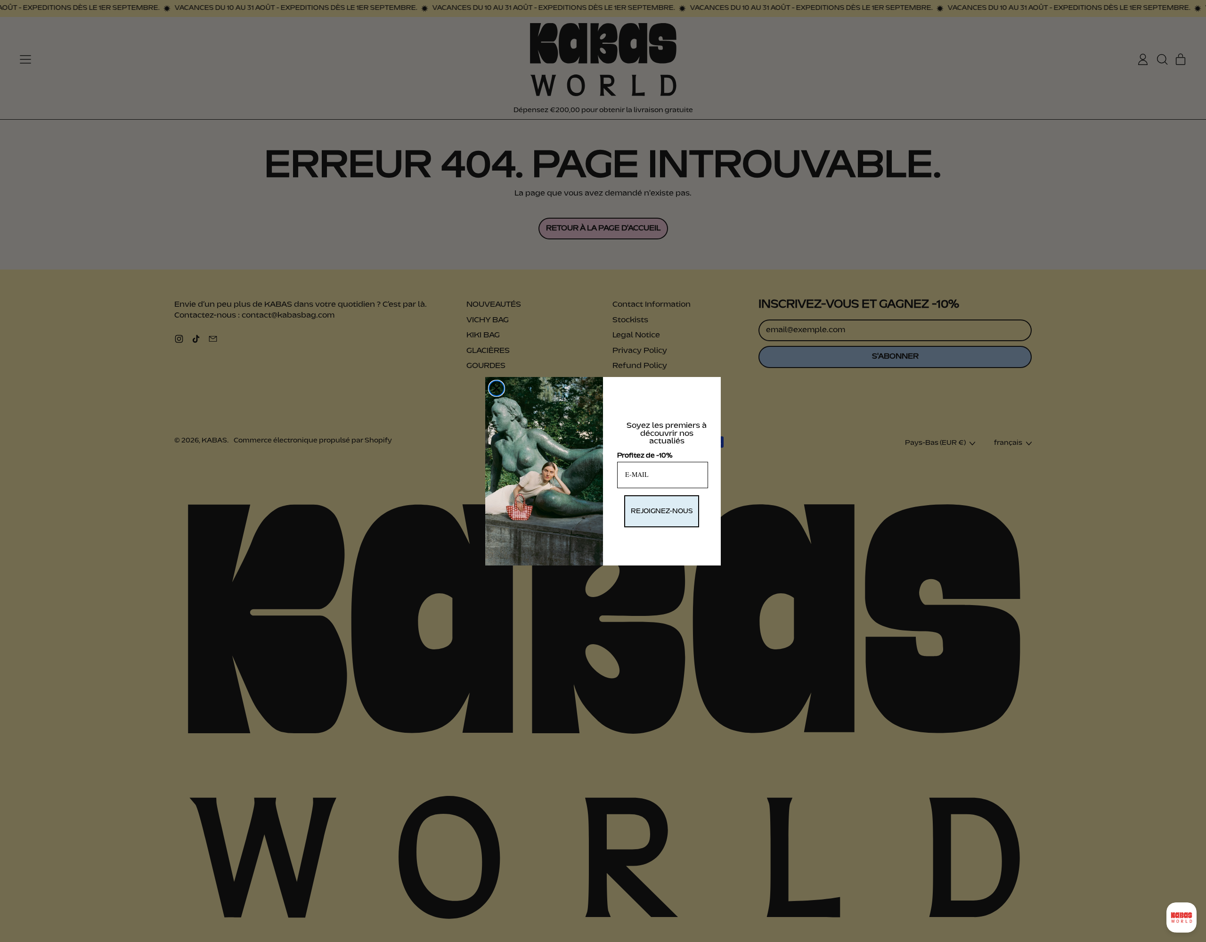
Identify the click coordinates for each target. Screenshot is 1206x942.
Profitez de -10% (644, 456)
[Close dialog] (496, 388)
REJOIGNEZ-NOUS (662, 511)
